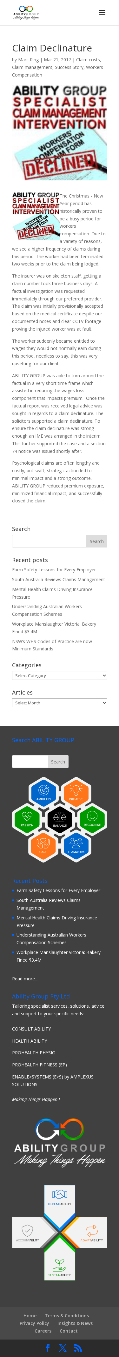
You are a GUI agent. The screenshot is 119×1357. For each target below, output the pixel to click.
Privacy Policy (34, 1323)
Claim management (32, 67)
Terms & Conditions (67, 1316)
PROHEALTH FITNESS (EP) (39, 1065)
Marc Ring (28, 60)
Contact (69, 1331)
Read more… (25, 979)
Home (29, 1316)
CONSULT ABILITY (31, 1029)
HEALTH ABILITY (29, 1041)
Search (58, 762)
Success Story (69, 67)
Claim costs (88, 60)
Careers (43, 1331)
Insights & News (75, 1323)
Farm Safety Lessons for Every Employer (54, 570)
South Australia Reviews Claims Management (58, 579)
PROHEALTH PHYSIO (34, 1053)
